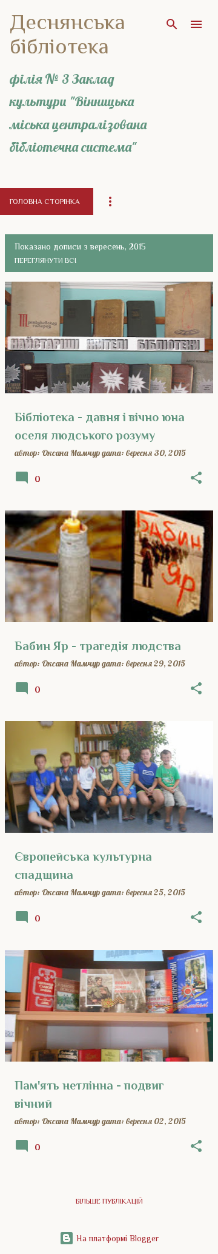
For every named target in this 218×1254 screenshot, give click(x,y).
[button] (196, 478)
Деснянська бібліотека (67, 34)
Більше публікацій (109, 1201)
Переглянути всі (45, 260)
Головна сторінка (45, 201)
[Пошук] (172, 24)
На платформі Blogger (116, 1238)
